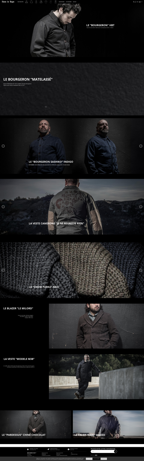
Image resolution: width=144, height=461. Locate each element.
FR (141, 1)
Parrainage (29, 454)
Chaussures (61, 1)
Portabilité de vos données (46, 455)
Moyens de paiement (59, 452)
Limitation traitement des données (61, 455)
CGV (71, 452)
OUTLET (74, 1)
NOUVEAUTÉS (20, 1)
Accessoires (68, 1)
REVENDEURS (44, 454)
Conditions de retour (74, 454)
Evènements (58, 454)
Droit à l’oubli (29, 455)
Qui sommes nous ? (31, 452)
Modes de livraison (45, 452)
